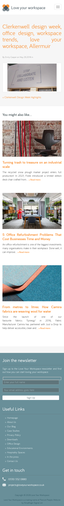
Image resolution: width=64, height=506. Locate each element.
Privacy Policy (13, 435)
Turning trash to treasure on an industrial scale (32, 164)
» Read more (35, 179)
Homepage (11, 417)
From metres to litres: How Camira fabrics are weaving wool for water (32, 309)
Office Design (12, 443)
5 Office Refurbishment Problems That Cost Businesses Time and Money (32, 236)
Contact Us (11, 461)
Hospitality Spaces (15, 452)
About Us (10, 422)
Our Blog (10, 426)
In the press (12, 456)
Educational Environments (19, 448)
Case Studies (12, 430)
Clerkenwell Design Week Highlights (22, 97)
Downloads (11, 439)
